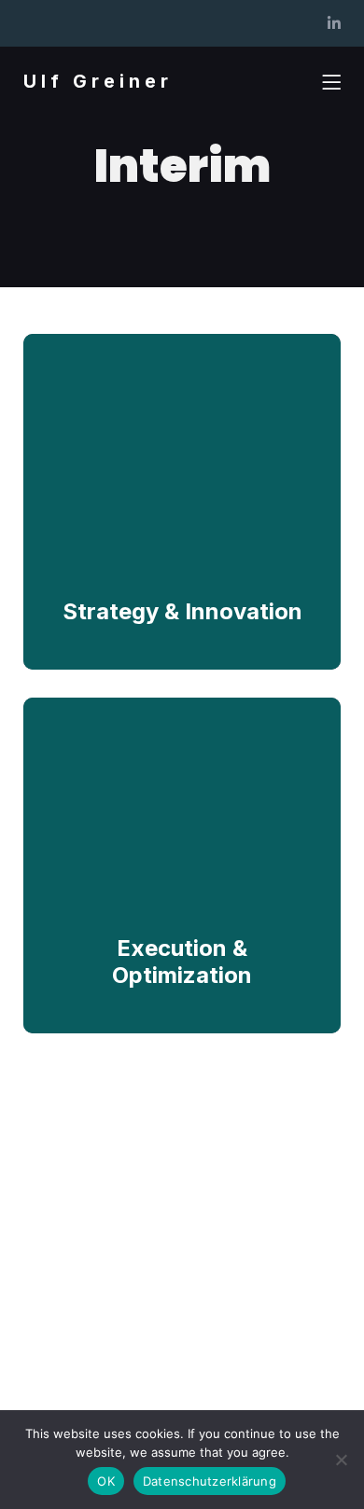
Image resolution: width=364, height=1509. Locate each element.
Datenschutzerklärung (209, 1481)
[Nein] (340, 1459)
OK (106, 1481)
